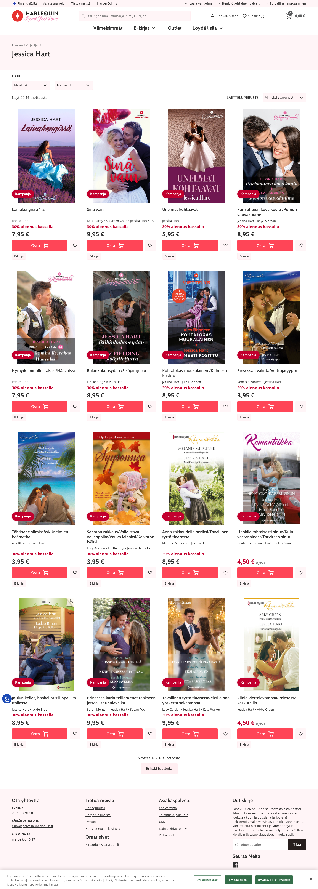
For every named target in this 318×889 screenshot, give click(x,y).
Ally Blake (19, 543)
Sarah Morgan (97, 709)
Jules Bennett (191, 382)
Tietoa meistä (81, 3)
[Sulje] (311, 879)
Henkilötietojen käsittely (102, 829)
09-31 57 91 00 (22, 813)
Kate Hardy (95, 221)
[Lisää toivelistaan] (75, 245)
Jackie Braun (41, 709)
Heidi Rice (244, 543)
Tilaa (297, 844)
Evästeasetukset (207, 879)
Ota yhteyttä (168, 808)
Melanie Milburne (175, 543)
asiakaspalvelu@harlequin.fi (32, 826)
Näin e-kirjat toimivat (174, 829)
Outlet (175, 28)
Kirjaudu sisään (227, 16)
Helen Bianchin (285, 543)
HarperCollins (107, 3)
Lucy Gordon (96, 548)
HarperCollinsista (98, 815)
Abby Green (265, 709)
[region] (159, 879)
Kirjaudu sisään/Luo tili (102, 845)
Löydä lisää (205, 28)
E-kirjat (141, 28)
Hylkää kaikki (238, 879)
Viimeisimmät (108, 28)
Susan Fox (137, 709)
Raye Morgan (266, 221)
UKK (162, 822)
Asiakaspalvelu (54, 3)
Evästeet (91, 822)
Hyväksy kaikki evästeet (274, 879)
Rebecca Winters (249, 382)
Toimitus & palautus (173, 815)
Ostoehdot (166, 835)
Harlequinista (95, 808)
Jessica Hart (20, 221)
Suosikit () (256, 16)
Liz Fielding (95, 382)
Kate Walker (211, 709)
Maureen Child (116, 221)
